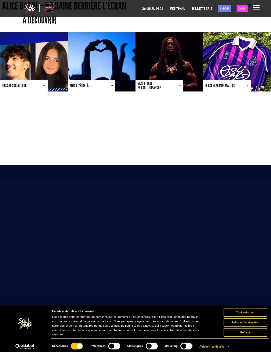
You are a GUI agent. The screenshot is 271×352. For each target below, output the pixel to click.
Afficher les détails (211, 346)
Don (242, 8)
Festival (177, 8)
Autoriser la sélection (245, 322)
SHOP (224, 8)
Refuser (245, 332)
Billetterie (202, 8)
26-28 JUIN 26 (152, 8)
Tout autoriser (245, 312)
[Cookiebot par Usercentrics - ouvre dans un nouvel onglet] (24, 346)
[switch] (114, 346)
